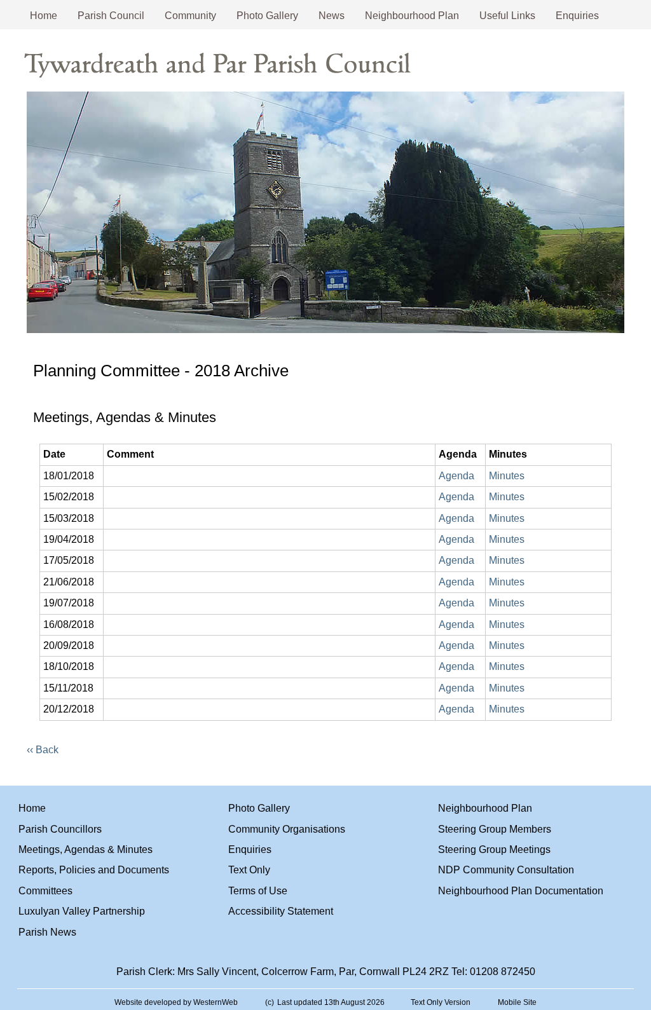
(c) (269, 1002)
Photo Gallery (267, 15)
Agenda (456, 475)
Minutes (506, 475)
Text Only (249, 869)
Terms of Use (257, 890)
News (332, 15)
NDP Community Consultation (506, 869)
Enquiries (577, 15)
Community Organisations (286, 829)
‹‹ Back (42, 749)
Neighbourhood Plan (412, 15)
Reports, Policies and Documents (93, 869)
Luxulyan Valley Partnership (81, 911)
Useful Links (507, 15)
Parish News (47, 932)
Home (43, 15)
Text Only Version (440, 1002)
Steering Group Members (494, 829)
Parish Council (111, 15)
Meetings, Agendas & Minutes (85, 849)
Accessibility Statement (280, 911)
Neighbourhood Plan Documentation (520, 890)
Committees (45, 890)
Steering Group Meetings (494, 849)
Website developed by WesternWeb (176, 1002)
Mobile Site (517, 1002)
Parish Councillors (60, 829)
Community (190, 15)
